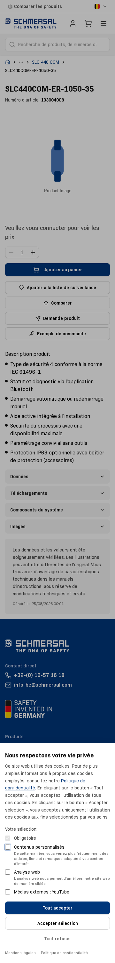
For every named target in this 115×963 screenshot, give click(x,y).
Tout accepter (57, 908)
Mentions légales (20, 952)
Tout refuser (57, 939)
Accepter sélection (57, 923)
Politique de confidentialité (64, 952)
